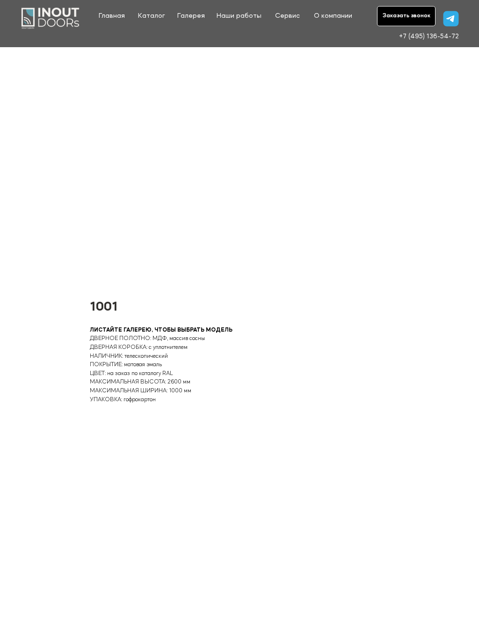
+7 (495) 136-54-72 (429, 36)
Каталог (151, 16)
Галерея (191, 16)
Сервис (287, 16)
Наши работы (239, 16)
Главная (112, 16)
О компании (333, 16)
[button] (406, 16)
